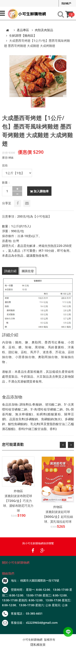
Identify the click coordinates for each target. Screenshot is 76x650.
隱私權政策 (38, 644)
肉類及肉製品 (44, 30)
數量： (6, 182)
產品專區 (23, 30)
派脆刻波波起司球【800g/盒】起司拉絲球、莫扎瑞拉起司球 (58, 517)
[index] (26, 14)
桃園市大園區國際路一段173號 (39, 580)
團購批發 (28, 271)
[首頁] (7, 30)
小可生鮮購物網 (32, 639)
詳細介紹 (10, 271)
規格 (5, 165)
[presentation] (63, 445)
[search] (61, 14)
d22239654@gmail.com (42, 623)
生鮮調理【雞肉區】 (22, 35)
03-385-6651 (34, 613)
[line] (68, 632)
